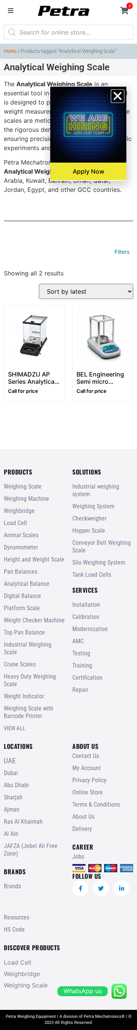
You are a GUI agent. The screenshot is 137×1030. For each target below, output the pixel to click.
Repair (80, 689)
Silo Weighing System (98, 562)
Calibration (85, 616)
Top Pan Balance (24, 632)
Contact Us (85, 755)
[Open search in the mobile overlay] (68, 32)
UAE (10, 760)
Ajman (11, 809)
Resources (16, 917)
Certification (87, 677)
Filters (122, 251)
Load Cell (15, 523)
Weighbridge (19, 510)
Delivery (82, 828)
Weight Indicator (24, 696)
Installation (86, 604)
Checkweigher (89, 518)
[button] (10, 10)
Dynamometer (21, 547)
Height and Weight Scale (34, 559)
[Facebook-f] (80, 888)
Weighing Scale (22, 486)
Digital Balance (22, 596)
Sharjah (13, 797)
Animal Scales (21, 535)
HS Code (14, 929)
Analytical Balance (26, 583)
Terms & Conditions (96, 804)
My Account (86, 768)
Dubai (11, 773)
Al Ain (11, 833)
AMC (78, 641)
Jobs (78, 856)
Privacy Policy (89, 780)
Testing (81, 653)
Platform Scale (22, 608)
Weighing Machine (26, 498)
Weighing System (93, 506)
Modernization (90, 629)
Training (82, 665)
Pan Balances (20, 571)
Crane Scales (20, 664)
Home (10, 51)
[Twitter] (101, 888)
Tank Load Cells (91, 574)
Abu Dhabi (16, 785)
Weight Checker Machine (34, 620)
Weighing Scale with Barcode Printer (28, 712)
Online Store (87, 792)
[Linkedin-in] (121, 888)
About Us (83, 816)
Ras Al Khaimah (23, 821)
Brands (12, 886)
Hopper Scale (88, 530)
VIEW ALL (14, 728)
